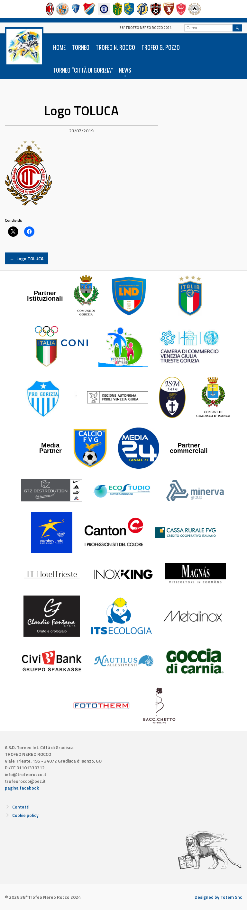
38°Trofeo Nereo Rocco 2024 (145, 27)
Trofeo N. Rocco (115, 47)
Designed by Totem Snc (218, 897)
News (125, 70)
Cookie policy (25, 815)
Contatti (20, 806)
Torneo (80, 47)
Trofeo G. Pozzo (161, 47)
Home (59, 47)
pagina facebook (22, 787)
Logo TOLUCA (26, 258)
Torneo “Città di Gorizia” (83, 70)
